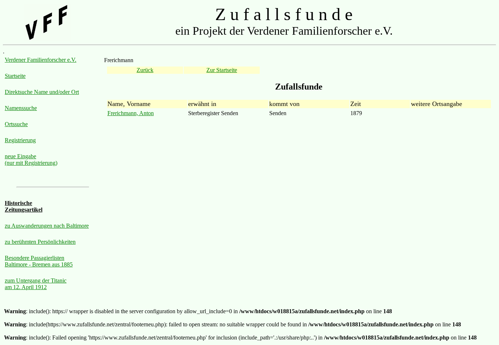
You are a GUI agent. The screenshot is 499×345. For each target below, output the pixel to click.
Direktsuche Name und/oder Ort (42, 92)
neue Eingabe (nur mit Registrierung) (31, 159)
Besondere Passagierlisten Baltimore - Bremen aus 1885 (39, 261)
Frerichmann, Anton (130, 113)
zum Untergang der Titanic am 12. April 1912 (35, 283)
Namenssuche (21, 108)
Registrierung (20, 140)
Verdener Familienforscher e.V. (40, 60)
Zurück (145, 70)
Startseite (15, 76)
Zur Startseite (221, 70)
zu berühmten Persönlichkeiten (40, 242)
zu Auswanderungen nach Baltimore (47, 226)
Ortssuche (16, 124)
